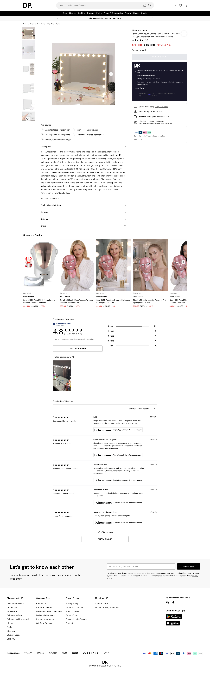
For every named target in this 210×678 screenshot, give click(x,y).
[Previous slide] (57, 18)
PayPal (10, 627)
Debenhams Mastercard (18, 619)
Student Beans (13, 635)
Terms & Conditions (74, 607)
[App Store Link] (174, 620)
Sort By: (133, 409)
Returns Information (45, 619)
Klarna (10, 623)
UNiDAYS (11, 639)
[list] (83, 74)
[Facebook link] (173, 602)
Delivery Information (45, 615)
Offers (32, 24)
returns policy (167, 124)
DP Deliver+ (12, 607)
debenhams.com (134, 430)
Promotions (41, 24)
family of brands (193, 573)
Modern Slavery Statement (107, 607)
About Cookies (72, 611)
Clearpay (11, 631)
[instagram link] (167, 602)
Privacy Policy (72, 603)
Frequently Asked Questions (49, 611)
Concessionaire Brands (76, 619)
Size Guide (12, 611)
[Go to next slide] (111, 74)
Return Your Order (44, 607)
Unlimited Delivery (15, 603)
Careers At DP (101, 603)
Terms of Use (71, 615)
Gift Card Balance (44, 623)
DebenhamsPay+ (14, 615)
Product (69, 623)
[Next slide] (152, 18)
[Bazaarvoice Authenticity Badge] (61, 324)
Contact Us (41, 603)
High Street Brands (54, 24)
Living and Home (139, 30)
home (25, 24)
